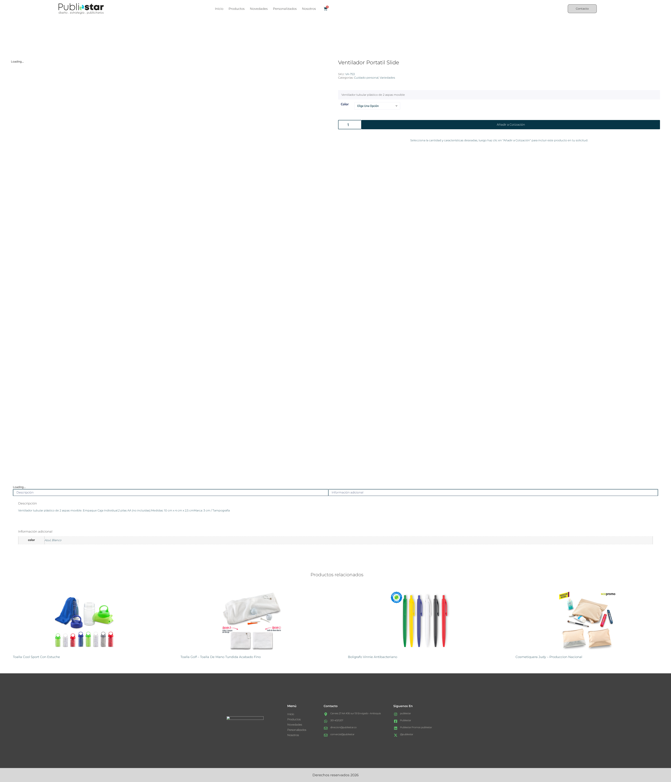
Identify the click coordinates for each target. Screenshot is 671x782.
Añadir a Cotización (511, 124)
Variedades (387, 77)
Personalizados (285, 9)
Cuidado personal (366, 77)
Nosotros (309, 9)
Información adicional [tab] (347, 492)
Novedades (259, 9)
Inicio (219, 9)
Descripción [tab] (25, 492)
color (345, 104)
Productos (237, 9)
